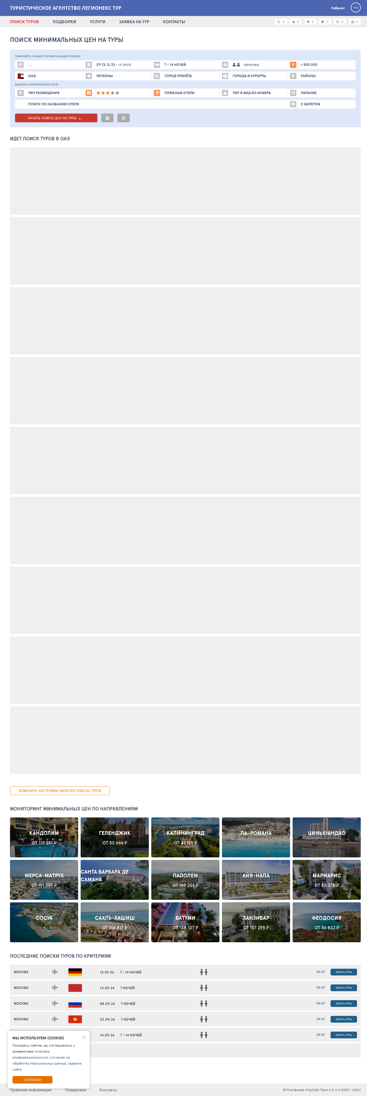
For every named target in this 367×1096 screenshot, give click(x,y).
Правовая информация (30, 1090)
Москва (21, 971)
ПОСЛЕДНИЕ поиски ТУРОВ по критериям (60, 955)
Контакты (108, 1090)
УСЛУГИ (97, 21)
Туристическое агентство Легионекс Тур (65, 8)
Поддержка (75, 1090)
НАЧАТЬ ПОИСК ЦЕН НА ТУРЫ (52, 118)
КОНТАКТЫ (174, 21)
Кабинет (338, 7)
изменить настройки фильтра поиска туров (60, 790)
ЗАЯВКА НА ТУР (134, 21)
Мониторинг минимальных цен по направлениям (74, 808)
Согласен (32, 1079)
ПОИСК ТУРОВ (24, 21)
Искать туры (344, 972)
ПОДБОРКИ (64, 21)
